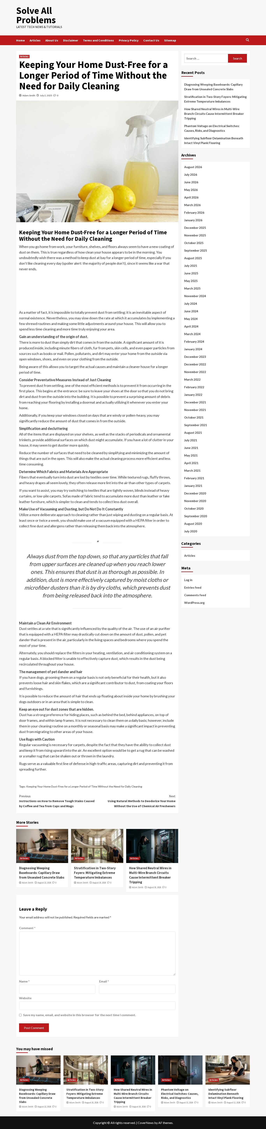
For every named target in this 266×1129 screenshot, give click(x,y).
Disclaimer (70, 40)
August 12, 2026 (233, 1102)
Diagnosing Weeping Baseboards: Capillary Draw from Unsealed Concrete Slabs (41, 873)
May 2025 (191, 281)
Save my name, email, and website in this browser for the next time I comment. (79, 1015)
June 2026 (191, 182)
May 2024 (191, 318)
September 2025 (195, 250)
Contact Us (151, 40)
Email (104, 981)
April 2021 (191, 463)
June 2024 (191, 311)
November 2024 (195, 296)
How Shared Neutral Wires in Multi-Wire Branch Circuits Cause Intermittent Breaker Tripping (150, 875)
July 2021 (190, 440)
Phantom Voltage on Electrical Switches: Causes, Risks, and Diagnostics (212, 128)
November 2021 (195, 410)
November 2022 (195, 372)
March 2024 (192, 334)
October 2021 (193, 417)
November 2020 (195, 501)
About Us (51, 40)
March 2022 (192, 379)
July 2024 (190, 303)
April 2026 (191, 197)
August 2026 (193, 167)
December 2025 (195, 227)
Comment (27, 928)
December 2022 (195, 364)
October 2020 (193, 508)
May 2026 (191, 189)
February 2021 (194, 478)
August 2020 (193, 523)
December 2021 (195, 402)
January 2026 (193, 220)
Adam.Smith (28, 95)
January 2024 (193, 349)
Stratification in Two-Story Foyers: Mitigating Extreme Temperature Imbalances (95, 873)
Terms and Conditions (98, 40)
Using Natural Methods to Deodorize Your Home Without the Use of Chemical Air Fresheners (141, 801)
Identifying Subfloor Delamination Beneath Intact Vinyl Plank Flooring (213, 140)
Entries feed (192, 587)
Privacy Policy (128, 40)
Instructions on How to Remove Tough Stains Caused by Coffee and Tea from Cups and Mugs (56, 801)
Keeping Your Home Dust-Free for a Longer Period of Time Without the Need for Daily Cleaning (84, 786)
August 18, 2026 (154, 887)
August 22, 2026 (44, 882)
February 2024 (194, 341)
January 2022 (193, 394)
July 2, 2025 (46, 95)
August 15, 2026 (186, 1102)
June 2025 (191, 273)
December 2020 (195, 493)
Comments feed (195, 595)
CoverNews (146, 1123)
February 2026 (194, 212)
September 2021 (195, 425)
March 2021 (192, 470)
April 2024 (191, 326)
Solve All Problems (36, 15)
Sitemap (170, 40)
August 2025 (193, 258)
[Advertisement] (97, 293)
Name (24, 981)
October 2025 (193, 243)
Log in (188, 579)
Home (20, 40)
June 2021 (191, 447)
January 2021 (193, 485)
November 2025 (195, 235)
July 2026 (190, 174)
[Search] (247, 40)
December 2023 (195, 356)
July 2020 (190, 531)
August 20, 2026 (99, 882)
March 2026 (192, 205)
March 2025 (192, 288)
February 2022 (194, 387)
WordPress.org (194, 602)
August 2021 (193, 432)
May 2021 (191, 455)
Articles (35, 40)
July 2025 (190, 265)
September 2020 (195, 516)
